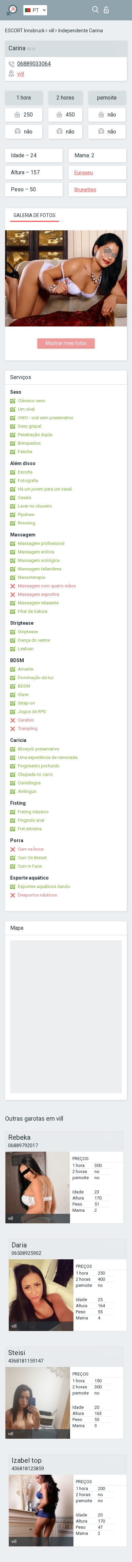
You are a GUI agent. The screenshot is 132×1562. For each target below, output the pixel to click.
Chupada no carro (35, 774)
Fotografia (28, 480)
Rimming (26, 523)
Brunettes (85, 190)
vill (51, 30)
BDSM (24, 686)
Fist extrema (30, 828)
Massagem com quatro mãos (47, 585)
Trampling (28, 728)
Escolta (25, 472)
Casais (24, 497)
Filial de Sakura (32, 611)
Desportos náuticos (37, 895)
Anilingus (27, 791)
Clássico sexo (31, 400)
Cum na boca (31, 849)
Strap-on (26, 703)
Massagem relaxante (38, 602)
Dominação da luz (35, 677)
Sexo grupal (29, 426)
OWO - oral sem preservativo (45, 417)
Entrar (108, 8)
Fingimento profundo (39, 765)
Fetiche (25, 451)
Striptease (28, 631)
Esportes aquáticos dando (44, 886)
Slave (23, 694)
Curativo (26, 720)
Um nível (26, 409)
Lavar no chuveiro (35, 506)
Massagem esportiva (38, 594)
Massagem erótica (36, 551)
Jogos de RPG (32, 711)
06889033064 (34, 63)
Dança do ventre (34, 640)
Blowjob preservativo (38, 748)
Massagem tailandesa (39, 568)
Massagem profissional (41, 543)
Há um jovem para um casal (45, 489)
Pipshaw (26, 514)
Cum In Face (30, 866)
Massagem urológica (39, 560)
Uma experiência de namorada (48, 757)
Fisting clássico (33, 811)
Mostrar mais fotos (66, 343)
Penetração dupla (35, 434)
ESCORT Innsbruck (25, 30)
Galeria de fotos (35, 215)
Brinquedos (29, 443)
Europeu (83, 173)
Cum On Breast (32, 857)
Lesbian (26, 648)
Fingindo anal (31, 820)
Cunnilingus (29, 782)
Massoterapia (31, 577)
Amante (25, 669)
